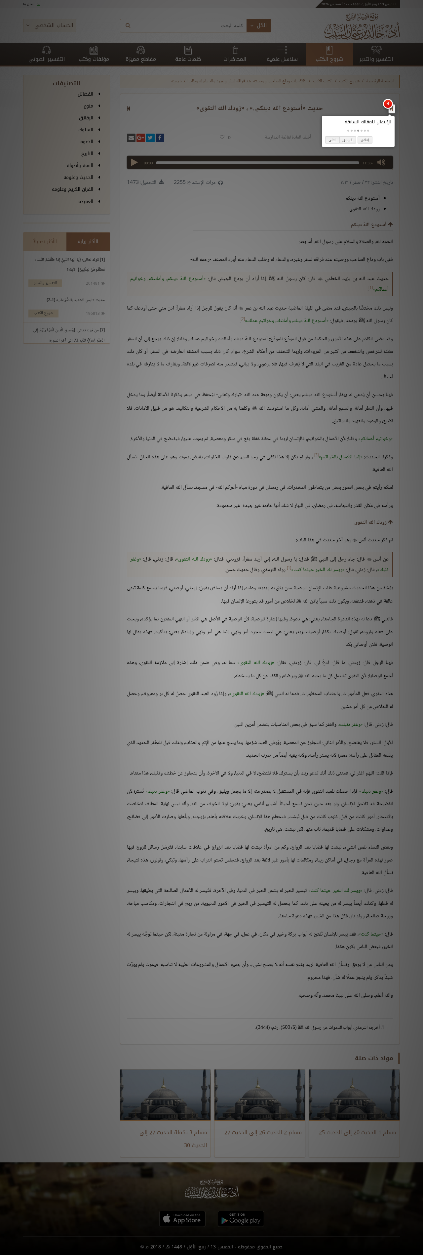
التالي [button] (332, 140)
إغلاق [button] (365, 140)
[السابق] (391, 108)
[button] (368, 131)
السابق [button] (347, 140)
